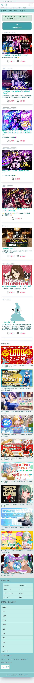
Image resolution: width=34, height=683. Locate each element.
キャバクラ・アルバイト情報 (15, 7)
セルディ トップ (4, 7)
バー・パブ (6, 597)
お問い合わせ (24, 659)
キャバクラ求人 (6, 1)
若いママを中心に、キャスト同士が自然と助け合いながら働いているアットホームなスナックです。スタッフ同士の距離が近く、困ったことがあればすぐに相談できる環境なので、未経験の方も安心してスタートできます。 (16, 327)
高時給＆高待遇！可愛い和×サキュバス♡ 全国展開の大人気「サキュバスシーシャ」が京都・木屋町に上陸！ (16, 96)
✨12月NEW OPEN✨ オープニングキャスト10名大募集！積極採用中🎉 (16, 214)
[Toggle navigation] (31, 4)
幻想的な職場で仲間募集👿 (9, 137)
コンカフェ (21, 589)
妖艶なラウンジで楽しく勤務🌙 (10, 57)
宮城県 (24, 7)
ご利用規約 (4, 662)
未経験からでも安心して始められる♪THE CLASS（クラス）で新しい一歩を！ (17, 251)
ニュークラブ (22, 585)
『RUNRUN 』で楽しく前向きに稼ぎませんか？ (14, 288)
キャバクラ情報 (13, 1)
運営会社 (9, 662)
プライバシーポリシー (15, 659)
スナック (21, 593)
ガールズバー (7, 589)
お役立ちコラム (5, 659)
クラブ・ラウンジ (8, 593)
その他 (20, 597)
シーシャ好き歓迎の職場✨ (9, 175)
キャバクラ (6, 585)
